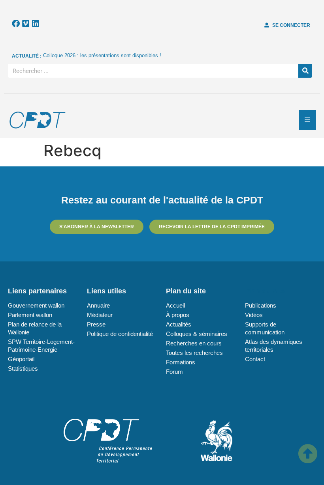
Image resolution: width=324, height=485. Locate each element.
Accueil (175, 305)
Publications (260, 305)
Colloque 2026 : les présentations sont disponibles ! (102, 55)
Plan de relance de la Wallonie (35, 328)
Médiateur (100, 315)
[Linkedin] (36, 24)
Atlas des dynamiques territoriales (273, 345)
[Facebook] (16, 24)
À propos (177, 315)
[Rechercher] (305, 71)
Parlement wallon (30, 315)
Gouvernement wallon (36, 305)
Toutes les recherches (194, 352)
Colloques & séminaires (196, 333)
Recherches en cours (194, 343)
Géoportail (21, 359)
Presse (96, 324)
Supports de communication (264, 328)
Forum (174, 371)
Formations (180, 362)
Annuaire (98, 305)
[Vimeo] (26, 24)
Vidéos (254, 315)
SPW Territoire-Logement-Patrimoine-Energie (41, 345)
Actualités (178, 324)
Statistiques (23, 368)
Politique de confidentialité (120, 333)
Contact (255, 359)
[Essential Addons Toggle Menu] (307, 120)
